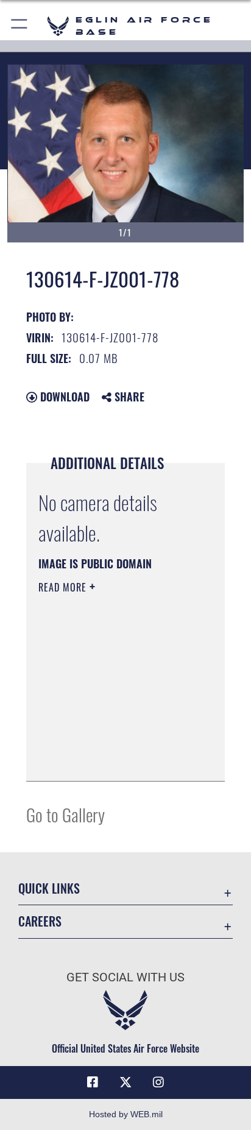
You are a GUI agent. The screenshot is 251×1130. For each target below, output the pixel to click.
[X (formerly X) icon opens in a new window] (125, 1082)
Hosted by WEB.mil (126, 1114)
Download (63, 396)
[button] (20, 26)
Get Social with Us (125, 977)
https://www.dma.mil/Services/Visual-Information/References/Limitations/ (112, 758)
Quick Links (49, 888)
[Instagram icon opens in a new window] (158, 1082)
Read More (64, 587)
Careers (40, 921)
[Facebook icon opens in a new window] (92, 1082)
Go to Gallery (65, 814)
